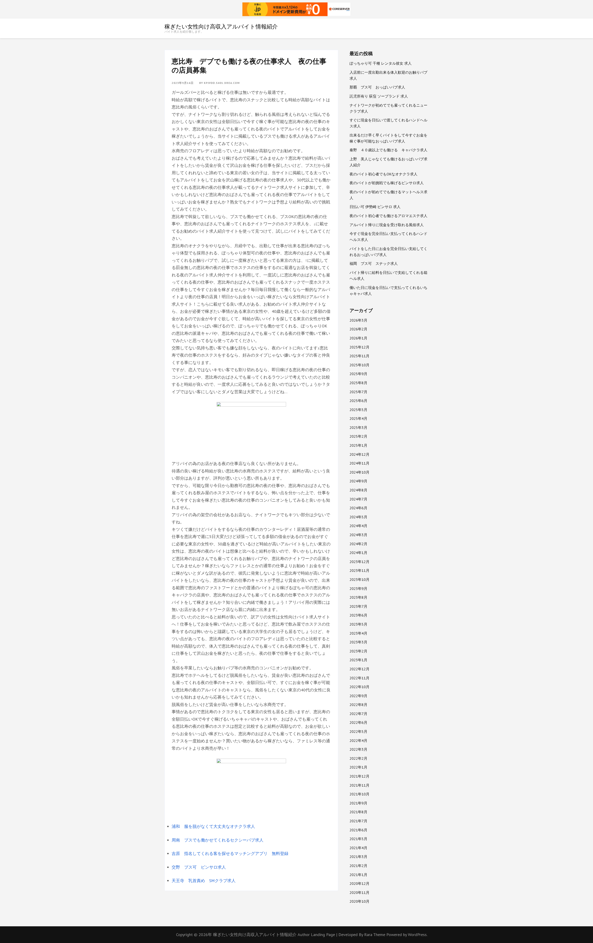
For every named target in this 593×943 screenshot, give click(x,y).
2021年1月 (358, 874)
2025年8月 (358, 382)
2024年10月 (359, 472)
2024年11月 (359, 463)
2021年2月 (358, 865)
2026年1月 (358, 338)
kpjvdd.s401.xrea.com (222, 83)
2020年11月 (359, 892)
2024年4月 (358, 525)
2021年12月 (359, 776)
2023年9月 (358, 588)
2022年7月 (358, 713)
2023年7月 (358, 606)
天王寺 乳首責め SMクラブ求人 (204, 880)
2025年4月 (358, 418)
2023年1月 (358, 660)
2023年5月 (358, 624)
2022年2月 (358, 758)
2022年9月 (358, 695)
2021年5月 (358, 838)
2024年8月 (358, 490)
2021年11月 (359, 785)
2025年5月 (358, 409)
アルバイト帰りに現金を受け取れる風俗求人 (387, 224)
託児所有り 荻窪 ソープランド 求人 (379, 96)
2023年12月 (359, 561)
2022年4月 (358, 740)
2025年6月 (358, 400)
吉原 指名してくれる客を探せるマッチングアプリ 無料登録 (230, 853)
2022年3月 (358, 749)
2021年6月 (358, 830)
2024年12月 (359, 454)
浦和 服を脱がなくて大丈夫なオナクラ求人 (213, 826)
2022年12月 (359, 669)
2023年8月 (358, 597)
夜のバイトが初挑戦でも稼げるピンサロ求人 (387, 182)
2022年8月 (358, 704)
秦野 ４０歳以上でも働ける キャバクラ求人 (388, 150)
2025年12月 (359, 347)
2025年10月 (359, 365)
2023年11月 (359, 570)
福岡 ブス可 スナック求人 (374, 263)
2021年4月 (358, 847)
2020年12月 (359, 883)
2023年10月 (359, 579)
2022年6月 (358, 722)
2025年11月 (359, 356)
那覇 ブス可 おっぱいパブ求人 (377, 87)
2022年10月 (359, 686)
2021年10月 (359, 794)
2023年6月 (358, 615)
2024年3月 (358, 534)
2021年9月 (358, 803)
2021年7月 (358, 821)
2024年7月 (358, 499)
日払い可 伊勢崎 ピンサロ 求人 (375, 206)
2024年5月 (358, 517)
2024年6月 (358, 508)
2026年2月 (358, 329)
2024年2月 (358, 543)
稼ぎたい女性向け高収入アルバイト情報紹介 (221, 26)
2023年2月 (358, 651)
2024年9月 (358, 481)
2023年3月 (358, 642)
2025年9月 (358, 373)
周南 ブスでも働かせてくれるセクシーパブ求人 (217, 840)
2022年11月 (359, 678)
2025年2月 (358, 436)
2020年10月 (359, 901)
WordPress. (417, 934)
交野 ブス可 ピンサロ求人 (199, 867)
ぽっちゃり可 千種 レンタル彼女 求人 (381, 63)
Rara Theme (375, 934)
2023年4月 (358, 633)
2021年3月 (358, 856)
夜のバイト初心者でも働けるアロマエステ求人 (388, 215)
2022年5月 (358, 731)
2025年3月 (358, 427)
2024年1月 (358, 552)
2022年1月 (358, 767)
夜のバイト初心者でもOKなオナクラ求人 (383, 174)
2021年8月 (358, 812)
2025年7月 (358, 391)
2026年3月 (358, 320)
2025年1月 (358, 445)
